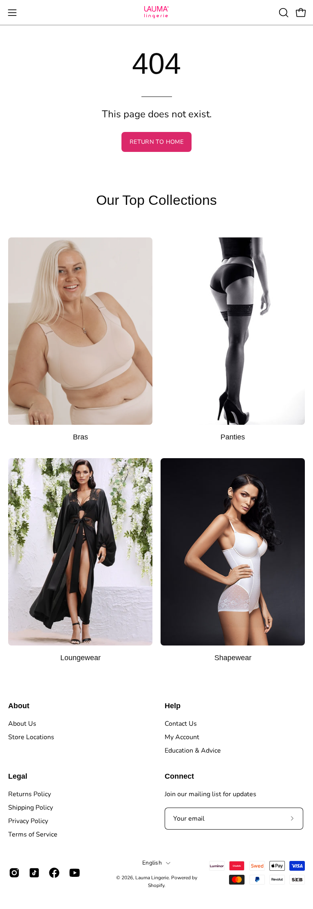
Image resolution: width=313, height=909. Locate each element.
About (18, 706)
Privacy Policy (28, 821)
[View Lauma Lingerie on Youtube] (73, 873)
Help (173, 706)
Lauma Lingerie (152, 877)
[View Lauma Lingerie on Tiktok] (32, 873)
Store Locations (31, 737)
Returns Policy (29, 794)
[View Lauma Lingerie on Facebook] (52, 873)
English (152, 863)
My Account (182, 737)
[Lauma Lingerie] (156, 12)
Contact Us (181, 723)
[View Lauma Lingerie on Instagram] (13, 873)
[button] (283, 12)
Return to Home (156, 142)
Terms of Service (32, 834)
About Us (22, 723)
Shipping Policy (30, 807)
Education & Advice (193, 750)
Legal (17, 776)
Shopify (156, 885)
